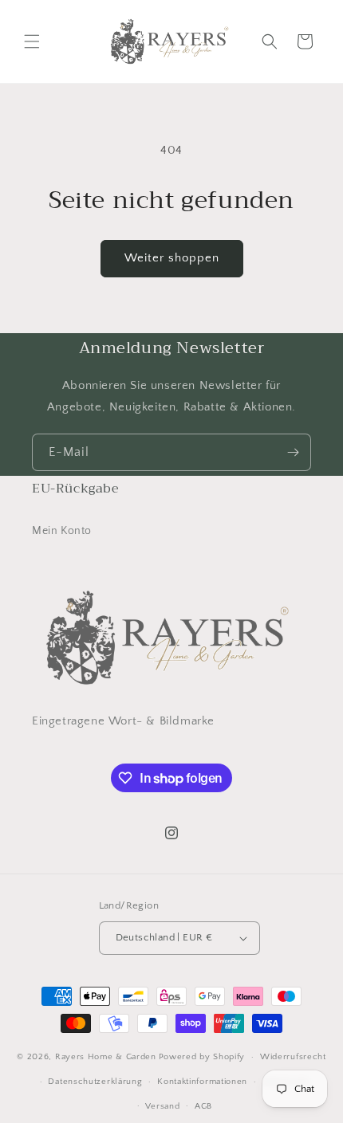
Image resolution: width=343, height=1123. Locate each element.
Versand (162, 1106)
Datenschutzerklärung (95, 1081)
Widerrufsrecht (293, 1057)
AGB (203, 1106)
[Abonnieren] (292, 452)
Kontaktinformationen (202, 1081)
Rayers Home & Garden (105, 1057)
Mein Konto (62, 530)
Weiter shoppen (171, 258)
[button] (31, 41)
